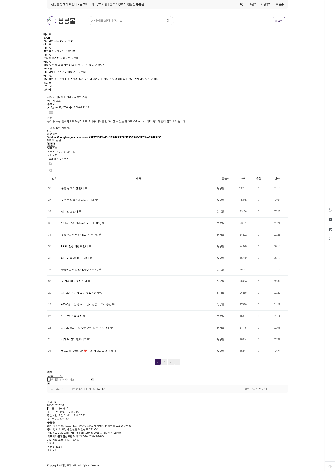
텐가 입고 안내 (70, 211)
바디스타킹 (71, 79)
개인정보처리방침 (81, 388)
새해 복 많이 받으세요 (74, 339)
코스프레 (59, 79)
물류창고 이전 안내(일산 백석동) (80, 234)
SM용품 (47, 68)
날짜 (277, 178)
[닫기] (48, 383)
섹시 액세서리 (136, 79)
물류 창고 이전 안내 (73, 188)
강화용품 (65, 58)
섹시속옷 (48, 75)
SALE (46, 37)
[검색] (168, 20)
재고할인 (59, 40)
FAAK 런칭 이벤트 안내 (75, 246)
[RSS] (50, 163)
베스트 (47, 34)
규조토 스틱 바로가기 (59, 127)
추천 (258, 178)
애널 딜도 (48, 65)
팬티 (106, 79)
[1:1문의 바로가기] (57, 408)
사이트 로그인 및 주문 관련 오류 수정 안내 (85, 327)
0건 (52, 107)
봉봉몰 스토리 (55, 446)
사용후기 (266, 4)
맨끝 (177, 362)
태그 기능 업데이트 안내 (75, 258)
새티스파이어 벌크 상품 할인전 (79, 292)
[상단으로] (330, 466)
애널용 (47, 61)
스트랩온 (70, 51)
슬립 (81, 79)
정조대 (75, 58)
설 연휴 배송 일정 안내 (74, 281)
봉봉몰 (66, 20)
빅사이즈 (48, 79)
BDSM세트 (49, 72)
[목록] (51, 112)
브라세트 (98, 79)
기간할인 (70, 40)
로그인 (279, 20)
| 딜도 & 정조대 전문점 (126, 4)
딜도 (45, 51)
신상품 (47, 44)
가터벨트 (123, 79)
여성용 (47, 47)
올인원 (88, 79)
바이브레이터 (56, 51)
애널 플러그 (61, 65)
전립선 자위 (87, 65)
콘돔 (45, 86)
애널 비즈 (74, 65)
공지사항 (52, 450)
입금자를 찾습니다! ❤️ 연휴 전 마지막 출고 (86, 350)
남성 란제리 (152, 79)
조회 (243, 178)
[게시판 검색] (50, 170)
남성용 (47, 54)
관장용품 (100, 65)
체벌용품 (72, 72)
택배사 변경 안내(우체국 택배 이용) (81, 223)
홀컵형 (55, 58)
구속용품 (62, 72)
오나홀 (47, 58)
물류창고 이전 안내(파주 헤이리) (80, 269)
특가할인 (48, 40)
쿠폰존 (280, 4)
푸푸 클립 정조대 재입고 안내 (78, 199)
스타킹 (113, 79)
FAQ (240, 4)
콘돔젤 (47, 82)
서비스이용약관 (60, 388)
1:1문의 (252, 4)
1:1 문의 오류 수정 (72, 316)
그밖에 (47, 89)
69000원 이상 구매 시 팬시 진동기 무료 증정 (86, 304)
